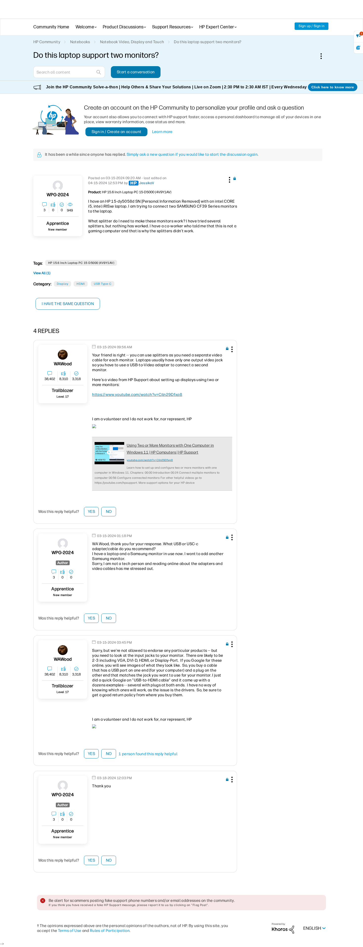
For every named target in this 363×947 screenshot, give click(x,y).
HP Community (46, 41)
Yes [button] (91, 511)
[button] (229, 179)
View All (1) (41, 273)
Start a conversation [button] (136, 72)
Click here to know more (332, 87)
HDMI (81, 284)
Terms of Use (69, 930)
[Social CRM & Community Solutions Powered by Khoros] (283, 928)
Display (62, 284)
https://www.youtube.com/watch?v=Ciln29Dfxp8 (137, 394)
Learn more (162, 131)
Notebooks (80, 41)
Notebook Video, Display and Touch (132, 41)
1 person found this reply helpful (148, 754)
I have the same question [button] (68, 303)
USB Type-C (102, 284)
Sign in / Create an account (116, 131)
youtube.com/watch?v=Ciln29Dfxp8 (150, 460)
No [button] (109, 511)
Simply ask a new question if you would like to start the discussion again (192, 154)
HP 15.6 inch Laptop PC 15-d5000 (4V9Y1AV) (81, 263)
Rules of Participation (110, 930)
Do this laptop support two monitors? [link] (208, 41)
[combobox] (69, 72)
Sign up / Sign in (311, 26)
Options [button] (324, 56)
